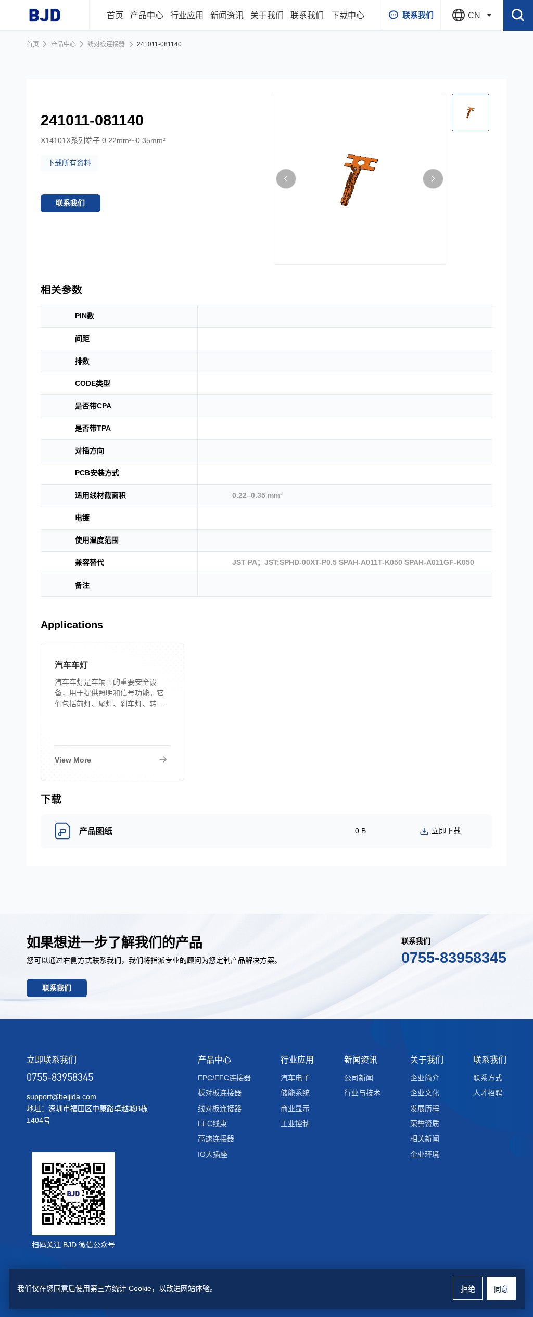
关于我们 (267, 15)
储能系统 (295, 1093)
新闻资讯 (227, 15)
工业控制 (295, 1123)
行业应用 (187, 15)
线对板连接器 (106, 44)
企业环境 (424, 1154)
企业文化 (424, 1093)
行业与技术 (362, 1093)
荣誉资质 (424, 1123)
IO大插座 (212, 1154)
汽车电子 (295, 1078)
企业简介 (424, 1078)
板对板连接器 (220, 1093)
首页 (115, 15)
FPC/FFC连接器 (224, 1078)
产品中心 (146, 15)
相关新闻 (424, 1138)
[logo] (45, 15)
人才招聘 (487, 1093)
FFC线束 (212, 1123)
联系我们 (307, 15)
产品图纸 (95, 831)
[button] (286, 179)
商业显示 (295, 1108)
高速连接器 (216, 1138)
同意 (501, 1289)
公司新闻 (358, 1078)
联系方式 (487, 1078)
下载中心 (347, 15)
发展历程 (424, 1108)
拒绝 (468, 1289)
